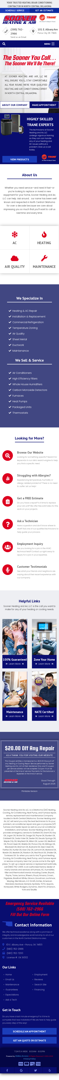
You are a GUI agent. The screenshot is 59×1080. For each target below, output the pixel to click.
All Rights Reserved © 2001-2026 (41, 1056)
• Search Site (39, 984)
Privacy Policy (29, 1059)
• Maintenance (11, 984)
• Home (7, 974)
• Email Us (8, 979)
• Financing (38, 989)
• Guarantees (10, 989)
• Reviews (37, 979)
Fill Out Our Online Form (29, 914)
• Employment (39, 974)
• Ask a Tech (10, 999)
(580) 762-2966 (29, 908)
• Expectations (11, 994)
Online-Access (21, 1056)
